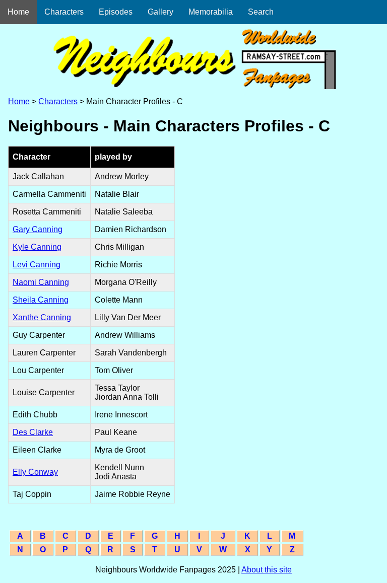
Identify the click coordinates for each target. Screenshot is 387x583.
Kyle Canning (37, 247)
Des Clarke (33, 432)
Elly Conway (35, 472)
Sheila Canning (41, 300)
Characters (64, 12)
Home (18, 12)
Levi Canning (36, 264)
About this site (266, 569)
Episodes (116, 12)
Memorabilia (210, 12)
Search (261, 12)
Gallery (160, 12)
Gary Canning (37, 229)
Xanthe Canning (42, 317)
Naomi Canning (41, 282)
